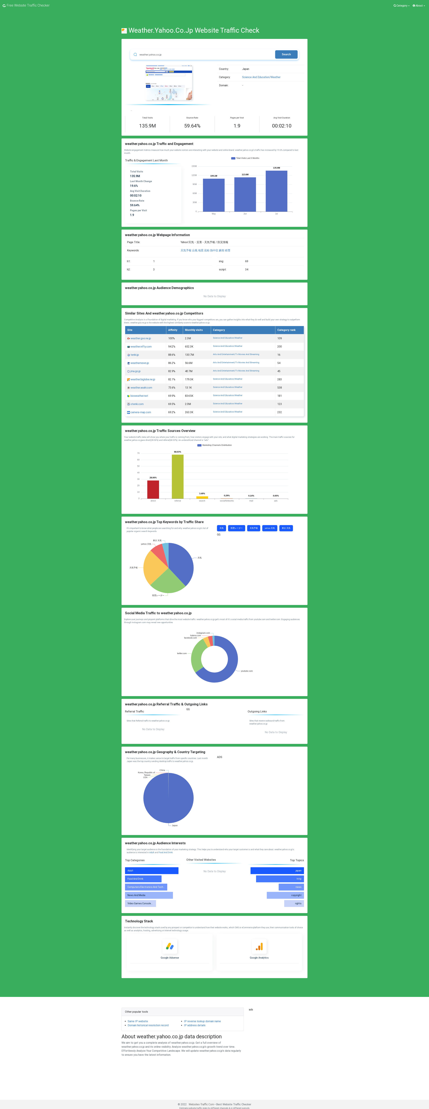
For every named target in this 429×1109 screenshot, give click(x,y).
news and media (136, 895)
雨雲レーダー (237, 528)
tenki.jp (134, 354)
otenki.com (137, 404)
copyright (296, 895)
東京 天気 (286, 528)
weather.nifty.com (141, 346)
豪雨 (221, 250)
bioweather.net (139, 395)
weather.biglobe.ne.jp (142, 379)
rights (298, 903)
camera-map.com (140, 412)
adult (151, 852)
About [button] (419, 5)
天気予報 (186, 250)
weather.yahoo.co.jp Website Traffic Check (194, 30)
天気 (222, 528)
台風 (194, 250)
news (298, 887)
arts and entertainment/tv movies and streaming (236, 354)
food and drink (166, 852)
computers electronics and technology (149, 887)
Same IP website (138, 1021)
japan (298, 870)
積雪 (227, 250)
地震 (200, 250)
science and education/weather (261, 77)
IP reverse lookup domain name (202, 1021)
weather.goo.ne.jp (140, 338)
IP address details (194, 1025)
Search (286, 54)
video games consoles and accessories (149, 903)
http (299, 878)
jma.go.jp (135, 371)
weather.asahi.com (141, 387)
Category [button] (401, 5)
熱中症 (214, 250)
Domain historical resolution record (148, 1025)
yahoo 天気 (270, 528)
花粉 (206, 250)
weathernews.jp (139, 363)
